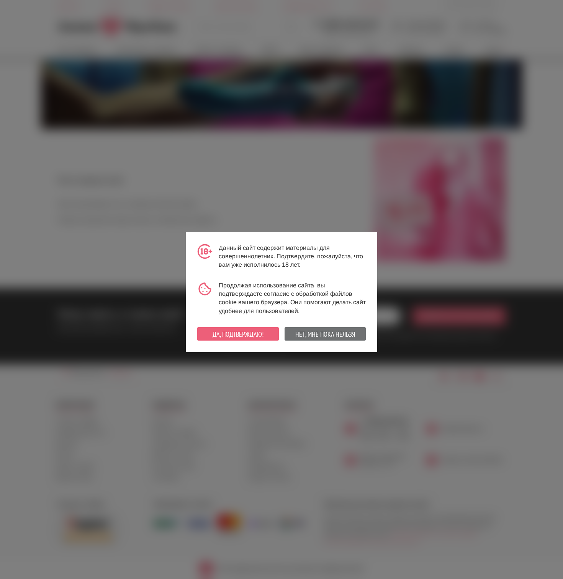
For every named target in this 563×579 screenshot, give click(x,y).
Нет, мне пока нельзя (325, 334)
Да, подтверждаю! (238, 334)
